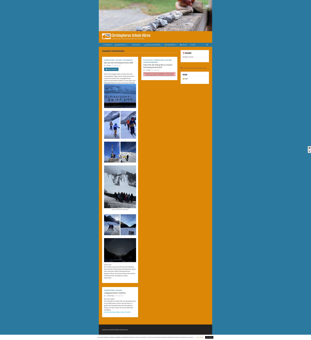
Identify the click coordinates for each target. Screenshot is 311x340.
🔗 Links (192, 45)
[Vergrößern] (134, 86)
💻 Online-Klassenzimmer (152, 45)
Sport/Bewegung (127, 60)
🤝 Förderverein (170, 45)
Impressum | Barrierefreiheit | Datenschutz (115, 330)
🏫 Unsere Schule (120, 45)
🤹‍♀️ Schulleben (135, 45)
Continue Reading (117, 312)
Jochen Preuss (110, 295)
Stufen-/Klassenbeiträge (150, 62)
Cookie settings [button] (199, 337)
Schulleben (118, 60)
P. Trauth (148, 70)
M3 (144, 60)
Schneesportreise (109, 60)
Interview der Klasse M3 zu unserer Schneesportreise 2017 (157, 66)
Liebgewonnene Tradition (115, 293)
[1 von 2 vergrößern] (117, 113)
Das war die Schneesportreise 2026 (118, 62)
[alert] (195, 68)
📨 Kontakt (183, 45)
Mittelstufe (149, 60)
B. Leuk (108, 65)
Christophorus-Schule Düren (130, 35)
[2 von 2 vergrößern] (134, 113)
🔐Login (185, 79)
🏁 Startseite (107, 45)
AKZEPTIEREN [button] (209, 337)
